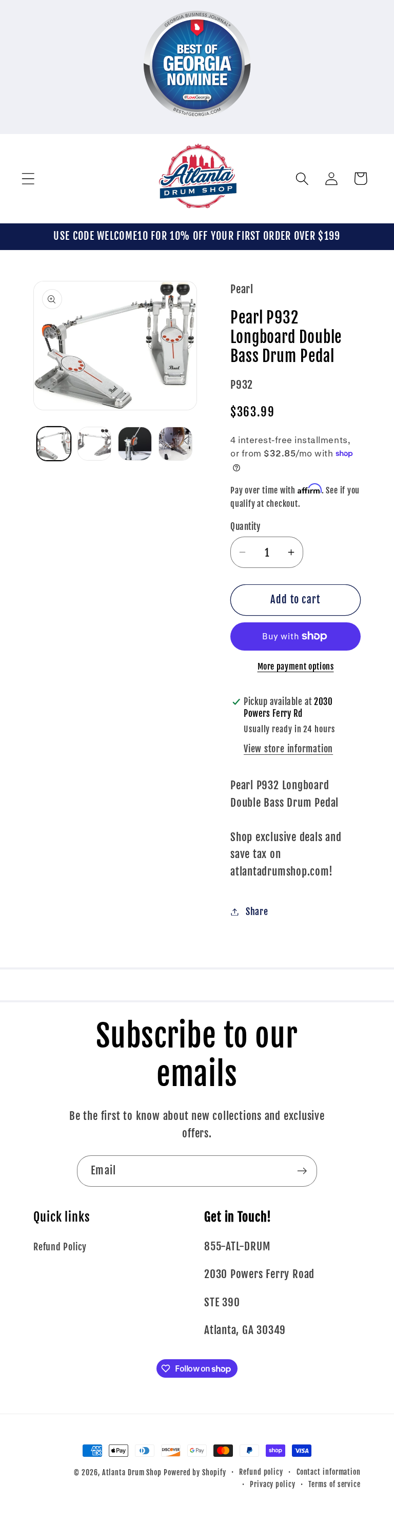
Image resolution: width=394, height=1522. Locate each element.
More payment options (296, 666)
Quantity (245, 526)
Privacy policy (273, 1484)
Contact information (329, 1472)
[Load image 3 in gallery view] (135, 444)
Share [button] (257, 912)
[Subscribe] (302, 1171)
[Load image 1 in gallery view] (54, 444)
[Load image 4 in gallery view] (175, 444)
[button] (28, 178)
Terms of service (334, 1484)
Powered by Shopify (195, 1472)
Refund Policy (60, 1247)
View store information (288, 749)
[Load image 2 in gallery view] (94, 444)
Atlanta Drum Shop (132, 1472)
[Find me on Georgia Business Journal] (197, 124)
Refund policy (261, 1472)
